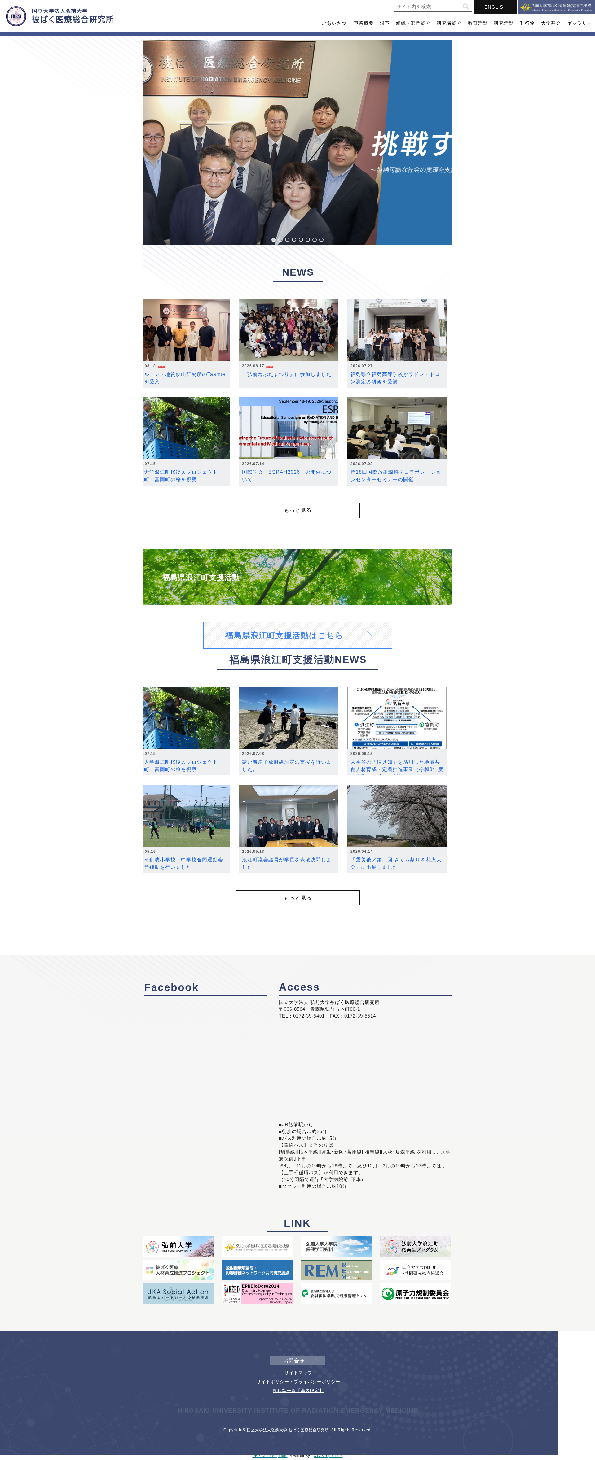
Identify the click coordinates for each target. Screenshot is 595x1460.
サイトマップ (298, 1372)
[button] (465, 6)
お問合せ (294, 1360)
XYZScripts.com (328, 1456)
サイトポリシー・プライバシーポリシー (298, 1381)
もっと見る (298, 510)
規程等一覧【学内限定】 (298, 1390)
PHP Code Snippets (270, 1456)
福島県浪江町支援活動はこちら (284, 635)
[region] (297, 142)
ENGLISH (495, 7)
